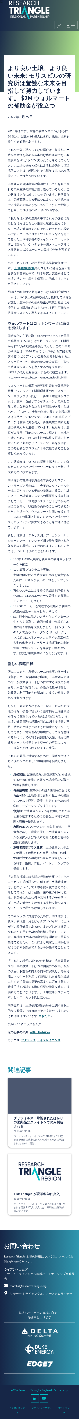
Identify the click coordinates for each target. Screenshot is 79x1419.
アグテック (28, 1040)
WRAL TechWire (40, 1032)
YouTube (44, 1398)
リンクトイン (35, 1398)
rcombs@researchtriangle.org (28, 1286)
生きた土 (44, 1016)
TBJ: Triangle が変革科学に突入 (37, 1194)
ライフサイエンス (48, 1040)
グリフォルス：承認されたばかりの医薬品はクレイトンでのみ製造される (38, 1122)
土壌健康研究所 (24, 268)
